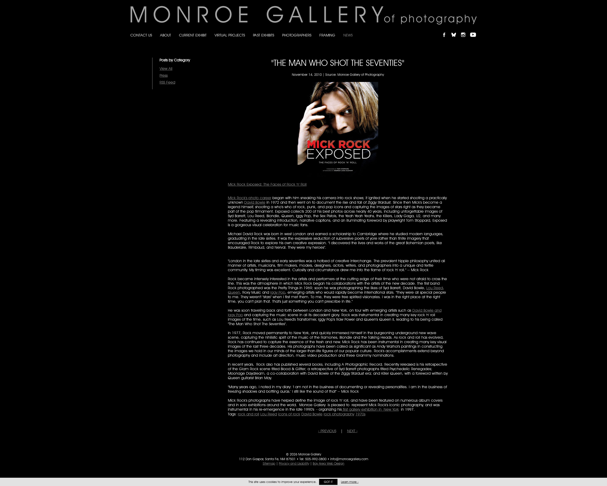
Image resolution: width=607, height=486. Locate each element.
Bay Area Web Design (328, 463)
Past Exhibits (263, 35)
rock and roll (248, 414)
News (348, 35)
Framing (327, 35)
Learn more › (350, 482)
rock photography (339, 414)
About (165, 35)
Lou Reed (434, 288)
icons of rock (289, 414)
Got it (328, 482)
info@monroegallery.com (349, 459)
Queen (234, 292)
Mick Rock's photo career (249, 198)
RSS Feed (167, 82)
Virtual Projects (230, 35)
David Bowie (254, 202)
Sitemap (269, 463)
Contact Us (141, 35)
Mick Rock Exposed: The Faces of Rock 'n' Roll (267, 184)
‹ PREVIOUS (327, 431)
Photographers (296, 35)
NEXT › (352, 431)
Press (164, 75)
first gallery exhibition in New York (370, 409)
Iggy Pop (277, 292)
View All (166, 68)
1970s (360, 414)
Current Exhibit (193, 35)
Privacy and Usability (294, 463)
